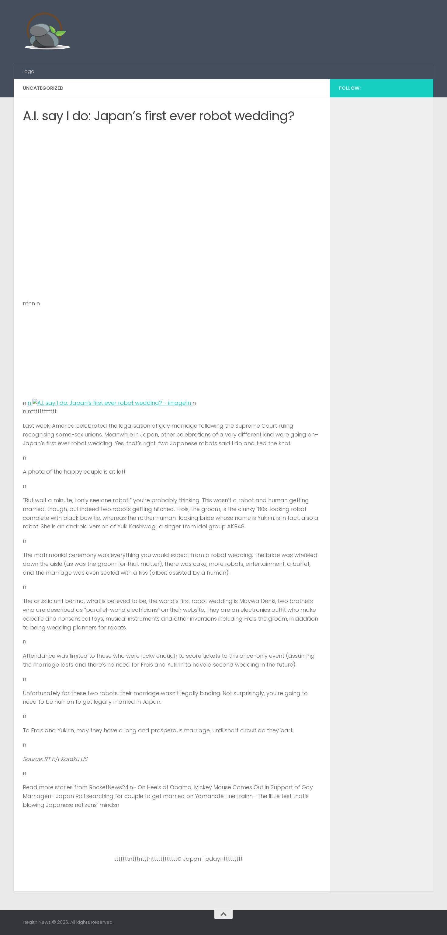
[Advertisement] (313, 23)
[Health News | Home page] (47, 32)
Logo (28, 71)
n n (110, 403)
